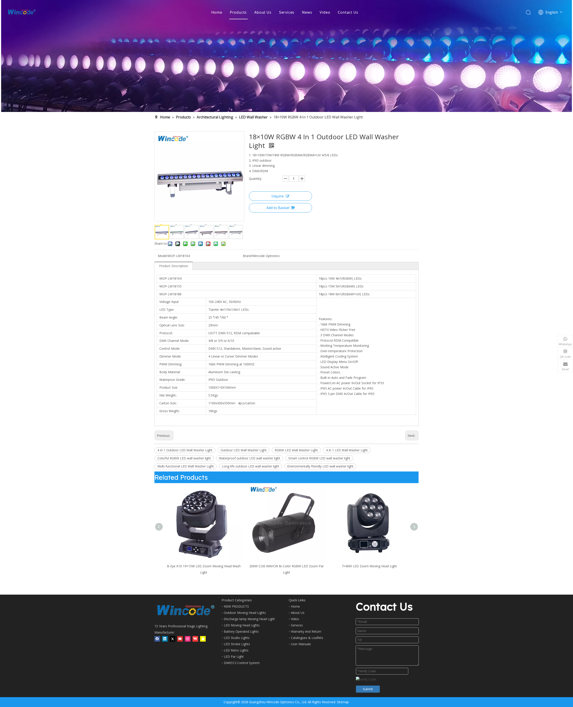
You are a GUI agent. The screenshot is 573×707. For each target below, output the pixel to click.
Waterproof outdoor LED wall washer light (249, 458)
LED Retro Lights (236, 650)
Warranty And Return (306, 631)
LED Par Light (234, 656)
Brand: (247, 256)
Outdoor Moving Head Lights (245, 613)
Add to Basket (278, 207)
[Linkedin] (165, 639)
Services (286, 12)
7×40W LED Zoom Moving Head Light (369, 566)
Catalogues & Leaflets (307, 638)
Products (238, 12)
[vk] (195, 639)
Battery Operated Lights (241, 631)
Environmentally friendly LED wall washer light (320, 466)
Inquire (278, 196)
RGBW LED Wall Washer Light (296, 450)
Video (325, 12)
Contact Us (348, 12)
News (307, 12)
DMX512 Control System (242, 663)
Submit (368, 689)
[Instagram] (187, 639)
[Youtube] (180, 639)
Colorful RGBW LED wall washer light (184, 458)
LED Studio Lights (237, 638)
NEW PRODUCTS (236, 606)
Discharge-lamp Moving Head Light (249, 619)
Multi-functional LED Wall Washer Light (185, 466)
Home (216, 12)
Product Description (173, 266)
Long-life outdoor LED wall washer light (250, 466)
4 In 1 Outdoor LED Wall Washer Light (184, 450)
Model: (163, 256)
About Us (262, 12)
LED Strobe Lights (237, 644)
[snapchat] (203, 639)
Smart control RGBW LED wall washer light (319, 458)
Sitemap (343, 702)
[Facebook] (157, 639)
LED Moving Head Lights (242, 625)
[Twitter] (172, 639)
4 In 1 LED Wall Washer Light (347, 450)
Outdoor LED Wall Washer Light (243, 450)
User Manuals (301, 644)
